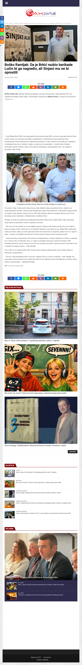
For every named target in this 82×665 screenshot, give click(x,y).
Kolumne (21, 582)
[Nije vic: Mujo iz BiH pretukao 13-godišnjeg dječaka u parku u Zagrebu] (41, 315)
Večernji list (9, 99)
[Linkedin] (48, 87)
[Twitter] (2, 22)
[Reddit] (33, 87)
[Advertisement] (41, 118)
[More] (2, 42)
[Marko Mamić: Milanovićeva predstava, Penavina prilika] (41, 556)
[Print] (62, 87)
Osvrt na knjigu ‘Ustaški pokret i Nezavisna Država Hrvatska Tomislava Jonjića (35, 445)
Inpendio (45, 660)
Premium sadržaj (21, 490)
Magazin (18, 480)
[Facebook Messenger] (18, 87)
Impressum (47, 657)
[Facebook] (11, 87)
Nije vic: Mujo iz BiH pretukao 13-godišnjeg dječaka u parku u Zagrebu (32, 340)
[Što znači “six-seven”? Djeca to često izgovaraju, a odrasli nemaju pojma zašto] (41, 367)
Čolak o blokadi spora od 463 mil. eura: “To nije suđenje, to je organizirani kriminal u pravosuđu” (43, 513)
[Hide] (1, 45)
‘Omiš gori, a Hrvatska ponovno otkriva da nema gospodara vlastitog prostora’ (40, 595)
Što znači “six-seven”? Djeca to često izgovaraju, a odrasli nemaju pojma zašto (35, 393)
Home (6, 23)
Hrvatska (16, 23)
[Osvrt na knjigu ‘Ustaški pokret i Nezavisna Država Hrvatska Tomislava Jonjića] (41, 420)
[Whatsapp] (25, 87)
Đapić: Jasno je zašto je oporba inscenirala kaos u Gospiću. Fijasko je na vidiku (41, 584)
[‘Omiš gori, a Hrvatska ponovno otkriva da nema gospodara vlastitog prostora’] (12, 596)
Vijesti (11, 23)
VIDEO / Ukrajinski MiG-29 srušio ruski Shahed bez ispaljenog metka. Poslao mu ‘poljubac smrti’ (43, 503)
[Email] (55, 87)
